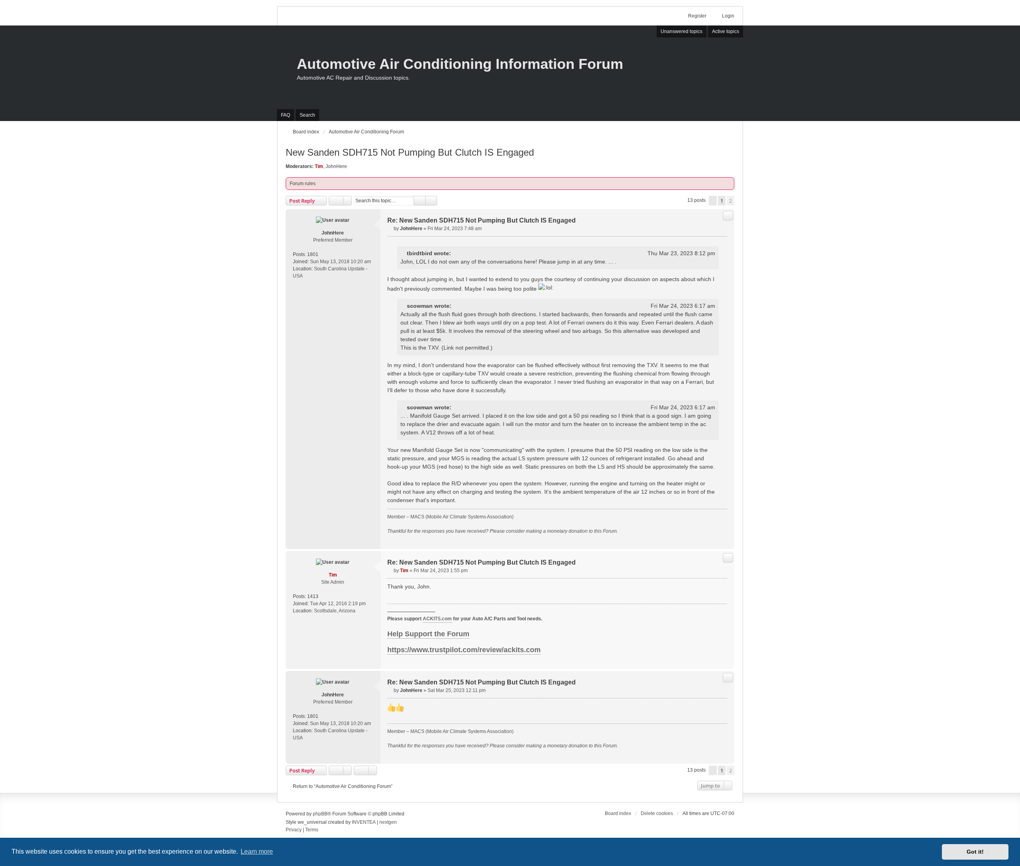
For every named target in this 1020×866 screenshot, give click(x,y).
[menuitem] (294, 830)
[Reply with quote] (728, 216)
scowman (420, 306)
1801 (312, 254)
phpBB (320, 814)
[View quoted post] (456, 253)
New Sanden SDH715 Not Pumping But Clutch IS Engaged (410, 152)
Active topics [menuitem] (725, 31)
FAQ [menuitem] (285, 115)
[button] (713, 200)
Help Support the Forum (428, 634)
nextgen (388, 822)
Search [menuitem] (307, 115)
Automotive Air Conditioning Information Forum (460, 64)
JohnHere (336, 166)
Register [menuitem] (697, 16)
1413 (312, 596)
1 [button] (721, 200)
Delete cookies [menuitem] (657, 813)
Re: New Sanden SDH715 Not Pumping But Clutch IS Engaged (481, 220)
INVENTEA (364, 822)
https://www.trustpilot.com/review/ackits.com (464, 650)
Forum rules (303, 183)
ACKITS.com (437, 619)
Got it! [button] (975, 851)
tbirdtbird (419, 253)
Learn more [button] (257, 851)
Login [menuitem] (728, 16)
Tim (319, 166)
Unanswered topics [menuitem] (681, 31)
